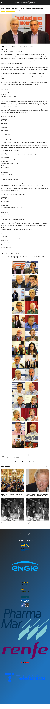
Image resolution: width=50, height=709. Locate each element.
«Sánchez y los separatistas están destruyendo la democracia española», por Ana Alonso (37, 495)
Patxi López (32, 455)
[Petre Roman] (18, 307)
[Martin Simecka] (31, 334)
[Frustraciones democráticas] (18, 321)
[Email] (26, 461)
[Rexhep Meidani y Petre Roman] (18, 267)
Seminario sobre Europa (10, 10)
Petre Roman (38, 455)
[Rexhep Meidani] (18, 294)
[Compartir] (8, 461)
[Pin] (15, 461)
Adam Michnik (9, 455)
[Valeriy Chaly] (31, 388)
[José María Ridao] (18, 388)
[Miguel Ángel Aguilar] (18, 414)
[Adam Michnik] (31, 307)
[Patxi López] (31, 267)
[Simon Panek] (18, 401)
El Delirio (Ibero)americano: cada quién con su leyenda (12, 495)
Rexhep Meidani (9, 457)
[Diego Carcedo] (18, 281)
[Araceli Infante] (31, 348)
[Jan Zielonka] (31, 401)
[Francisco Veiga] (18, 334)
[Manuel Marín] (18, 361)
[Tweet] (12, 461)
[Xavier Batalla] (31, 374)
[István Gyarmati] (31, 321)
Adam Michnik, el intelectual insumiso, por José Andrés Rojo (37, 523)
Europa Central (17, 455)
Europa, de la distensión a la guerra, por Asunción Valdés (10, 523)
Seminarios (3, 10)
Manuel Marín (24, 455)
